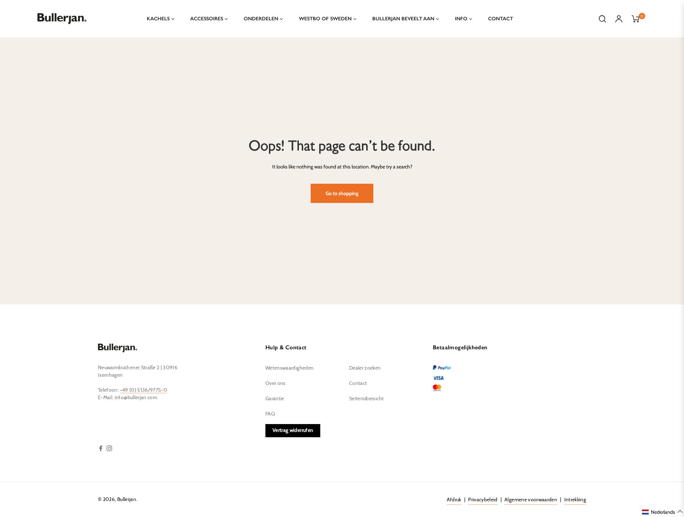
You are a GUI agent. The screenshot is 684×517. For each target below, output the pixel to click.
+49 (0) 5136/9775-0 (143, 390)
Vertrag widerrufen (293, 430)
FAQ (270, 414)
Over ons (275, 383)
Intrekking (575, 499)
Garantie (274, 398)
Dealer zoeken (365, 368)
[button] (662, 511)
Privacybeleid (483, 499)
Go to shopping (342, 193)
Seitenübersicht (366, 398)
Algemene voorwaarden (530, 499)
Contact (358, 383)
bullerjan (126, 499)
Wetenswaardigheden (289, 368)
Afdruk (454, 499)
